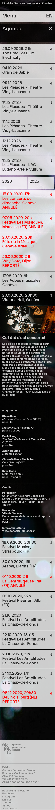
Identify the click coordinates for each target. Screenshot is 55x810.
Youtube (7, 802)
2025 (34, 181)
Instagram (8, 796)
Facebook (8, 793)
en (49, 15)
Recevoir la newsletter (16, 790)
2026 (7, 181)
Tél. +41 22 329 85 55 (15, 779)
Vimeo (6, 805)
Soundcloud (9, 808)
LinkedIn (7, 799)
